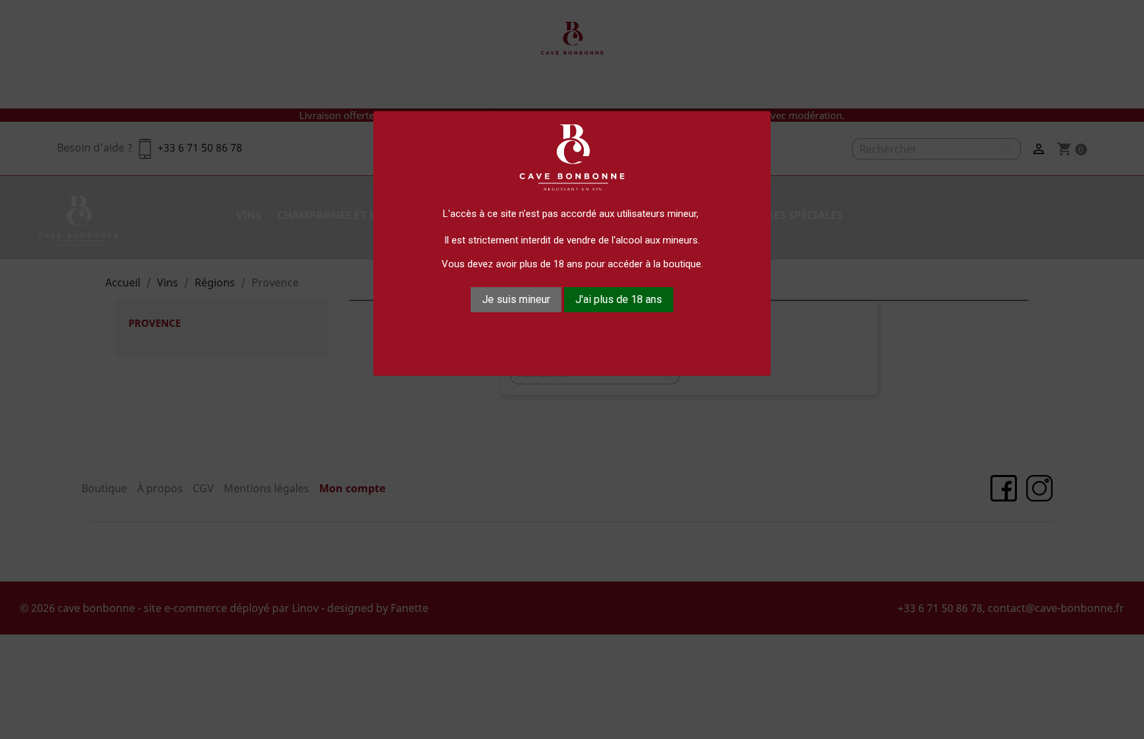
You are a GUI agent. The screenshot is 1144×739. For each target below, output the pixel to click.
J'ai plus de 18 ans (618, 299)
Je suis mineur (516, 299)
